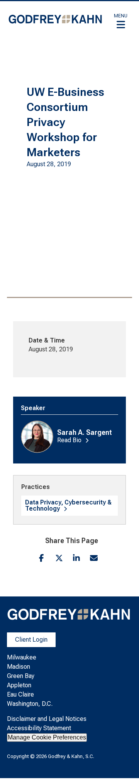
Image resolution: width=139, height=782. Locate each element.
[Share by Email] (93, 558)
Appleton (19, 685)
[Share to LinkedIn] (76, 558)
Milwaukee (21, 657)
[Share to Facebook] (41, 558)
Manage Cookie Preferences (47, 737)
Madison (18, 666)
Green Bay (20, 676)
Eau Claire (20, 694)
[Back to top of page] (122, 763)
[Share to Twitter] (59, 558)
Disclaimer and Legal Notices (46, 718)
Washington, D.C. (30, 703)
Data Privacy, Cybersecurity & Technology (68, 505)
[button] (120, 21)
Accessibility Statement (39, 728)
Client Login (31, 639)
